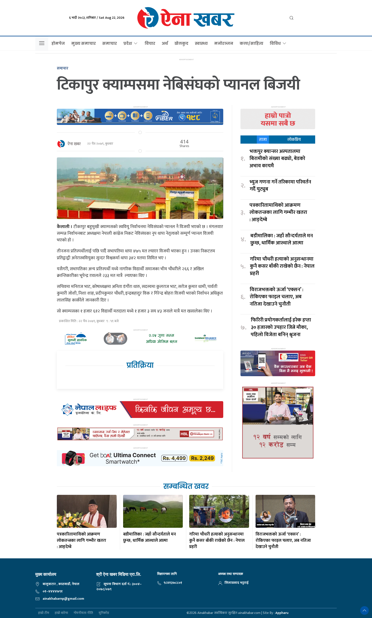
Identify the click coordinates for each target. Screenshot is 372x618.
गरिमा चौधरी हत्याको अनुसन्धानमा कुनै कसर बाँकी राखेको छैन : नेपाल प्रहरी (282, 266)
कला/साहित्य (251, 43)
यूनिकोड (104, 613)
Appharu (281, 613)
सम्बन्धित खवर (186, 486)
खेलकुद (181, 43)
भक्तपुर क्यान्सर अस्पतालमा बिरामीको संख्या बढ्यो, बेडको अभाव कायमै (277, 159)
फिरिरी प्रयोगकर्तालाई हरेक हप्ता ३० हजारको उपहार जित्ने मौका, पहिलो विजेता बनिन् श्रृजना (281, 327)
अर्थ (165, 43)
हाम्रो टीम (43, 613)
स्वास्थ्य (201, 43)
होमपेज (58, 43)
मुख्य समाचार (83, 43)
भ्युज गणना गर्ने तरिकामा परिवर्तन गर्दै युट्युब (280, 186)
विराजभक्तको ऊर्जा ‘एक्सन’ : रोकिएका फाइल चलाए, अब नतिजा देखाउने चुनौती (276, 297)
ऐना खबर (74, 144)
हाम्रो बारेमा (61, 613)
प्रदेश (127, 43)
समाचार (109, 43)
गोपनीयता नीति (83, 613)
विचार (150, 43)
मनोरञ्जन (223, 43)
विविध (275, 43)
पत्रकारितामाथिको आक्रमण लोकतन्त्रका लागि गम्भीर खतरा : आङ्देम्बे (278, 213)
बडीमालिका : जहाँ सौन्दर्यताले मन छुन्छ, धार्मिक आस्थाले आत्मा (281, 239)
